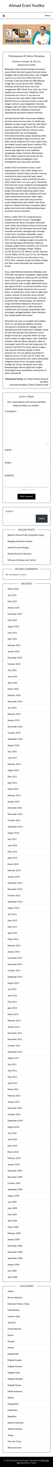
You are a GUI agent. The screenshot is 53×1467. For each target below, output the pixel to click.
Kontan (11, 1348)
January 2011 (14, 1102)
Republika (12, 1417)
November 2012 (15, 964)
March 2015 (13, 789)
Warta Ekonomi (14, 1448)
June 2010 (12, 1139)
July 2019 (12, 708)
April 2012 (12, 1008)
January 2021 (14, 652)
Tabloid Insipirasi (15, 1429)
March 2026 (13, 589)
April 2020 (12, 683)
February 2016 (14, 764)
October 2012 (14, 971)
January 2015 (14, 802)
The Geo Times (14, 1442)
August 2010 (13, 1127)
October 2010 (14, 1115)
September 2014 (15, 827)
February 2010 (14, 1158)
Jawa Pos (12, 1323)
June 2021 (12, 633)
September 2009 (15, 1190)
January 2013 (14, 952)
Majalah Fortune (15, 1367)
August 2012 (13, 983)
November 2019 (15, 702)
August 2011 (13, 1058)
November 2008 (15, 1252)
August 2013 (13, 908)
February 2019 (14, 714)
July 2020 (12, 670)
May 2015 (12, 777)
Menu (47, 15)
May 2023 (12, 620)
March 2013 (13, 939)
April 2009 (12, 1221)
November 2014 (15, 814)
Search (9, 512)
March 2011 (13, 1089)
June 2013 (12, 921)
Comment (11, 411)
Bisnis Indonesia (15, 1298)
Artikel (11, 1291)
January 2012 (14, 1027)
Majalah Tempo (14, 1385)
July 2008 (12, 1271)
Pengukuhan (13, 1404)
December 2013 (15, 883)
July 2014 (12, 839)
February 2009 (14, 1233)
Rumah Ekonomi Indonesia (19, 554)
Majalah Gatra (14, 1373)
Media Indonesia (15, 1391)
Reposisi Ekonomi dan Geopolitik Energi (26, 535)
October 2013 (14, 896)
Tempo (11, 1435)
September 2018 (15, 739)
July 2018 (12, 752)
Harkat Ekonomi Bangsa (18, 548)
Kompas (11, 1341)
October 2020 (14, 664)
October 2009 (14, 1183)
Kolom (10, 1335)
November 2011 (15, 1039)
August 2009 (13, 1196)
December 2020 (15, 658)
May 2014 (12, 852)
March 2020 (13, 689)
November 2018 (15, 727)
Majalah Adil (13, 1354)
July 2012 (12, 989)
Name (9, 450)
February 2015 (14, 796)
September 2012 (15, 977)
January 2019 (14, 720)
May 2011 (12, 1077)
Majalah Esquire (15, 1360)
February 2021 (14, 645)
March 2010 (13, 1152)
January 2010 (14, 1165)
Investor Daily (14, 1316)
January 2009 (14, 1240)
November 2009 (15, 1177)
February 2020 (14, 695)
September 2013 (15, 902)
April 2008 (12, 1277)
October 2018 (14, 733)
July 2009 (12, 1202)
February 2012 (14, 1021)
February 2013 (14, 946)
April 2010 (12, 1146)
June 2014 (12, 846)
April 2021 (12, 639)
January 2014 (14, 877)
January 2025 (14, 608)
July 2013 (12, 914)
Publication (13, 1410)
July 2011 (12, 1064)
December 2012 (15, 958)
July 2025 (12, 595)
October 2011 (14, 1046)
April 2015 (12, 783)
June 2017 (12, 758)
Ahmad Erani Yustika (26, 6)
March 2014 (13, 864)
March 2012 (13, 1014)
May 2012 (12, 1002)
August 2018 (13, 745)
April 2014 (12, 858)
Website (9, 476)
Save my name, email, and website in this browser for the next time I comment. (28, 488)
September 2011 (15, 1052)
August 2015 (13, 770)
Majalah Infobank (15, 1379)
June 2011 (12, 1071)
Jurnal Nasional (14, 1329)
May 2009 (12, 1215)
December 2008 (15, 1246)
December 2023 (15, 614)
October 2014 (14, 820)
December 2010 (15, 1108)
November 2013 (15, 889)
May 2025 (12, 602)
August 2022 (13, 627)
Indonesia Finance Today (18, 1304)
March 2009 (13, 1227)
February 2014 (14, 871)
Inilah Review (14, 1310)
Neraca (11, 1398)
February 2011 (14, 1096)
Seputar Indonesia (15, 1423)
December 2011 (15, 1033)
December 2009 (15, 1171)
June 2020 (12, 677)
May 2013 (12, 927)
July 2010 (12, 1133)
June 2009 (12, 1208)
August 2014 (13, 833)
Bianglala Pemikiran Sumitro (20, 541)
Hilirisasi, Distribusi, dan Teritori (22, 560)
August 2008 (13, 1265)
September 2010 (15, 1121)
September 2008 (15, 1258)
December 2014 (15, 808)
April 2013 (12, 933)
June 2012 (12, 996)
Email (9, 463)
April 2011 (12, 1083)
